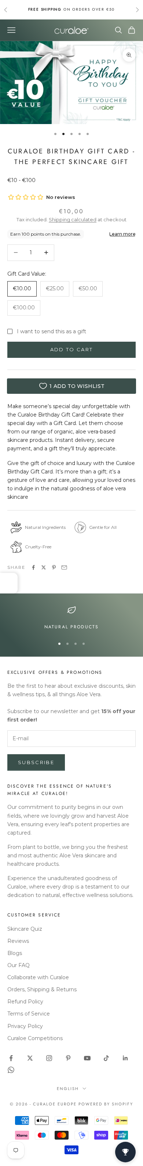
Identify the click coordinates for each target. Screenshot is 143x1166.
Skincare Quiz (24, 929)
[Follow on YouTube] (87, 1058)
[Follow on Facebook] (11, 1058)
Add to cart (71, 349)
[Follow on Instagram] (49, 1058)
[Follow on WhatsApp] (11, 1070)
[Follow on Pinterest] (68, 1058)
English (68, 1088)
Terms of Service (28, 1013)
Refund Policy (25, 1001)
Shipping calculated (72, 219)
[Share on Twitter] (44, 567)
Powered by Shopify (105, 1104)
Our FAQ (18, 965)
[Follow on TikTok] (106, 1058)
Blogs (14, 953)
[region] (71, 618)
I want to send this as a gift (51, 331)
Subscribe (36, 762)
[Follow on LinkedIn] (125, 1058)
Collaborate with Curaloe (38, 977)
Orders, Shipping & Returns (42, 989)
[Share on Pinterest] (54, 567)
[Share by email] (64, 567)
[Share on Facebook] (33, 567)
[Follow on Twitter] (30, 1058)
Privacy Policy (25, 1026)
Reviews (18, 941)
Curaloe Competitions (35, 1038)
